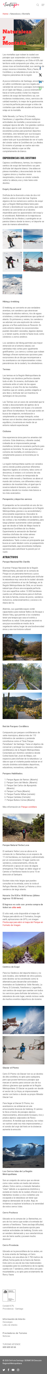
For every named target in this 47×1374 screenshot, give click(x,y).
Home (5, 14)
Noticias (6, 1336)
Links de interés (10, 1325)
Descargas (8, 1322)
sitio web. (16, 907)
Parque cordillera (29, 807)
